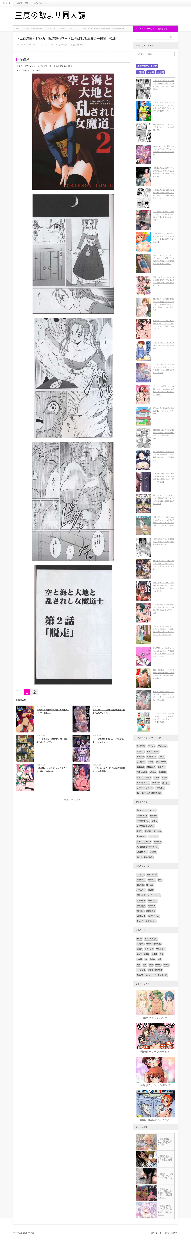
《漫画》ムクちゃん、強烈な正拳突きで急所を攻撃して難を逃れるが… (165, 1193)
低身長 (139, 959)
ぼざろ (156, 777)
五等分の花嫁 (142, 772)
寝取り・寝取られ (153, 944)
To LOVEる (141, 746)
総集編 (154, 954)
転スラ (139, 831)
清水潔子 (140, 911)
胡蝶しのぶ (152, 900)
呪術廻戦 (162, 772)
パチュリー (141, 890)
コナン (161, 757)
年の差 (139, 939)
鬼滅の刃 (140, 767)
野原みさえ (150, 911)
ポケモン (140, 757)
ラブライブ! (151, 757)
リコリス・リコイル (145, 788)
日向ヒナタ (141, 916)
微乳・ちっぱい (151, 939)
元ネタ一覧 (6, 3)
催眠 (151, 965)
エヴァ (151, 762)
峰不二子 (150, 885)
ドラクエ (140, 751)
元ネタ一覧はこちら (145, 857)
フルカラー (160, 949)
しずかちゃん (153, 916)
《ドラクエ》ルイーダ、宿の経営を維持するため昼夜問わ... (109, 769)
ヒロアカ (161, 767)
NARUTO (156, 783)
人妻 (138, 965)
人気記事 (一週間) (22, 3)
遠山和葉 (140, 885)
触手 (159, 959)
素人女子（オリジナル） (146, 921)
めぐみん (151, 880)
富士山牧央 (141, 906)
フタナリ (140, 944)
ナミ (160, 880)
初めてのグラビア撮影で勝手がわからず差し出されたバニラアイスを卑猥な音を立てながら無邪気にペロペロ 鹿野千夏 (163, 304)
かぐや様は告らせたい (145, 826)
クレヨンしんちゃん (153, 831)
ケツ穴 (166, 965)
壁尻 (144, 965)
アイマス (151, 746)
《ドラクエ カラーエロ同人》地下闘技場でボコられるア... (52, 740)
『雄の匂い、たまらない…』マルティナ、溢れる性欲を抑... (52, 769)
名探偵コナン (142, 852)
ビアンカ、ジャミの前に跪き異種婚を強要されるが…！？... (109, 711)
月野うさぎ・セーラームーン (148, 895)
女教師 (152, 959)
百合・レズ (149, 949)
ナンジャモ (141, 900)
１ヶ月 (150, 72)
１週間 (140, 72)
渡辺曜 (151, 890)
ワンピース (141, 762)
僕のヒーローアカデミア (146, 810)
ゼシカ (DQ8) (79, 44)
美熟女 (158, 965)
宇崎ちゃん (162, 746)
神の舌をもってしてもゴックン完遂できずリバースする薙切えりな (163, 127)
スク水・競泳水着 (155, 970)
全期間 (160, 72)
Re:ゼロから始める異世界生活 (149, 793)
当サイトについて (171, 1233)
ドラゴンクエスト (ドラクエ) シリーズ (49, 44)
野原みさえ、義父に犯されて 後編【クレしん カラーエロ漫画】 (163, 410)
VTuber (153, 772)
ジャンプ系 (141, 970)
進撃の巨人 (150, 767)
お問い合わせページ (41, 3)
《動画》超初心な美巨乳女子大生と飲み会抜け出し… (165, 1159)
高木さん (165, 783)
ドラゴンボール (152, 751)
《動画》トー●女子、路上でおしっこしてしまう (165, 1176)
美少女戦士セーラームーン (147, 847)
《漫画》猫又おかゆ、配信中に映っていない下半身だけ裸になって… (165, 1210)
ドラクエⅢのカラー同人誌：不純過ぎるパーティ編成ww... (53, 711)
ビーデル (151, 906)
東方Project (161, 762)
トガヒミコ (141, 880)
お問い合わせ (156, 1233)
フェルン (140, 874)
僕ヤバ (164, 777)
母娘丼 (139, 949)
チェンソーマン (143, 783)
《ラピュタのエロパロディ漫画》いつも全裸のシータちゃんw (163, 345)
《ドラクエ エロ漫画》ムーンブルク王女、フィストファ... (108, 740)
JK (146, 959)
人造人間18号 (151, 874)
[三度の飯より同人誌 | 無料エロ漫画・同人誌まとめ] (54, 16)
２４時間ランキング (147, 65)
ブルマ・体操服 (143, 954)
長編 (161, 954)
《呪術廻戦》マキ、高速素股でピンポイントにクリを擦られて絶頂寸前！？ (163, 541)
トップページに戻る (74, 800)
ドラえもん (159, 788)
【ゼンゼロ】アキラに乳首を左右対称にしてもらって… (165, 1142)
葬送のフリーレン (144, 777)
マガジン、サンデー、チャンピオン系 (152, 975)
